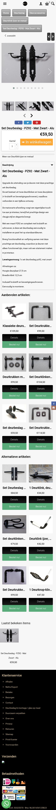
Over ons (10, 718)
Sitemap (9, 734)
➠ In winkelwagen (36, 142)
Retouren (10, 729)
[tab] (28, 165)
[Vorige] (48, 37)
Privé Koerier (11, 739)
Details (14, 337)
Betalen (9, 692)
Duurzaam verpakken (15, 713)
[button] (14, 88)
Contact (9, 702)
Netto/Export (12, 687)
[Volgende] (53, 37)
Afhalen (9, 681)
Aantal (12, 141)
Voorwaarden (12, 745)
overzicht (11, 36)
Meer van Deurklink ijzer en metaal (17, 156)
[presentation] (6, 72)
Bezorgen (10, 697)
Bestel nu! (14, 344)
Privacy (9, 724)
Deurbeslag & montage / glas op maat (23, 708)
